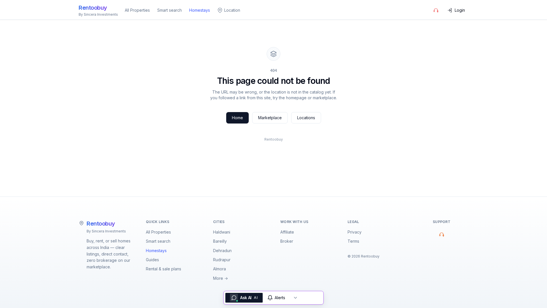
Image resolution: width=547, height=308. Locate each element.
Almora (219, 268)
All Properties (137, 10)
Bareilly (220, 241)
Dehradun (222, 250)
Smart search (169, 10)
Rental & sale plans (163, 268)
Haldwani (221, 232)
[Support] (436, 10)
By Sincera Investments (106, 231)
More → (220, 278)
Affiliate (287, 232)
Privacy (355, 232)
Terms (353, 241)
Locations (306, 117)
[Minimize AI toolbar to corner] (295, 298)
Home (237, 117)
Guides (152, 259)
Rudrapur (221, 259)
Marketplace (270, 117)
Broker (286, 241)
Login (460, 10)
